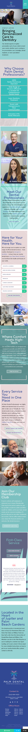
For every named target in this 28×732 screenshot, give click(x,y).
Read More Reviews (14, 551)
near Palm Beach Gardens (17, 256)
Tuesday (7, 710)
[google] (12, 702)
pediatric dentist (17, 214)
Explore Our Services (14, 295)
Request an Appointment (14, 432)
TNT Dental (20, 726)
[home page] (11, 4)
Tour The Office (14, 371)
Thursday (7, 714)
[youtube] (10, 702)
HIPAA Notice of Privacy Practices (20, 725)
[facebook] (15, 702)
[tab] (8, 593)
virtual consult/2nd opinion (14, 428)
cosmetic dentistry (15, 207)
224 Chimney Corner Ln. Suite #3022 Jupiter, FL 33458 (14, 698)
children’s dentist (7, 422)
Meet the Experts (14, 221)
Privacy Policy (9, 725)
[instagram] (17, 702)
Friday (6, 715)
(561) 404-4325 (14, 694)
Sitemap (3, 725)
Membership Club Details (10, 526)
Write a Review (14, 555)
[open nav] (25, 4)
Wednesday (8, 712)
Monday (7, 709)
